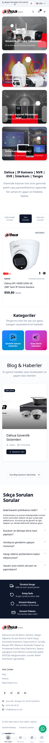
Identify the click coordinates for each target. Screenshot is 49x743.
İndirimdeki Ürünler (10, 218)
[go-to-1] (24, 84)
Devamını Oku (18, 452)
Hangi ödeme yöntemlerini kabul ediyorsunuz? (21, 555)
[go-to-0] (22, 84)
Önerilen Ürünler (40, 218)
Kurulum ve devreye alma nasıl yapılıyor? (20, 532)
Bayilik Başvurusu (10, 682)
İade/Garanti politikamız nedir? (20, 510)
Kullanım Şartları (26, 727)
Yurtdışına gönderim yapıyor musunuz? (18, 544)
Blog (4, 674)
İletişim (5, 678)
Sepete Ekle (27, 300)
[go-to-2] (26, 84)
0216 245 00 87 (21, 3)
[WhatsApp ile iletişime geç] (42, 729)
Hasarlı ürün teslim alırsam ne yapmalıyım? (20, 567)
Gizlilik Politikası (9, 727)
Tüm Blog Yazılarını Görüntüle (22, 474)
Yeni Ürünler (25, 218)
